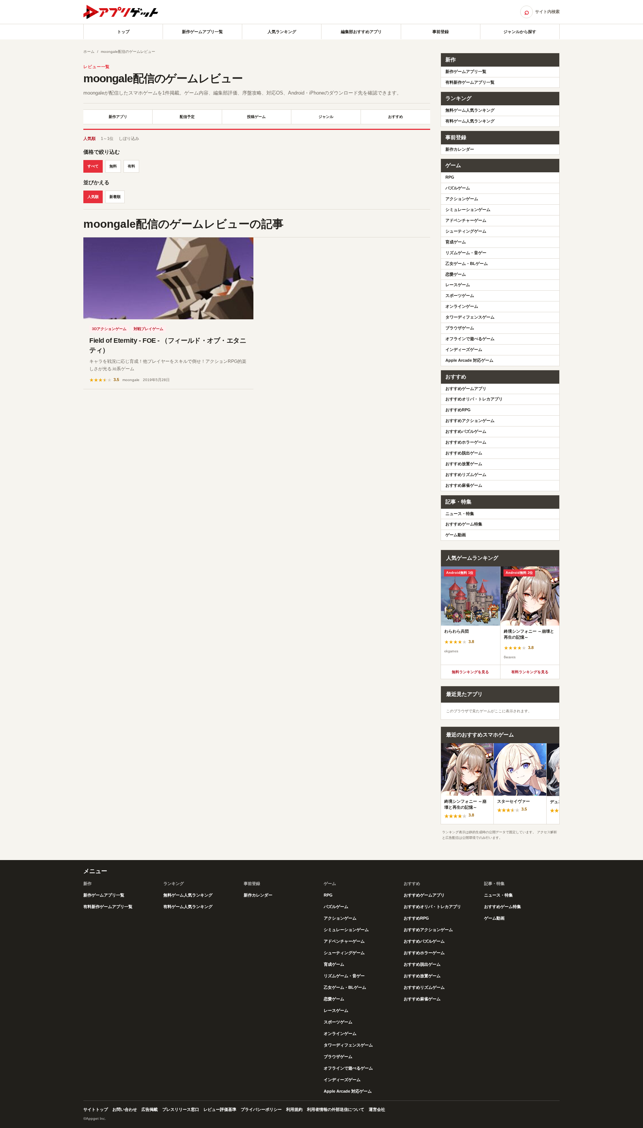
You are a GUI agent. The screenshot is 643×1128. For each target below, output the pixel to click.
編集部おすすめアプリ (361, 31)
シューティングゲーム (465, 231)
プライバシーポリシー (261, 1109)
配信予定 (187, 117)
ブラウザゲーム (459, 328)
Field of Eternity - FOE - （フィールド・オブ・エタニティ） (167, 345)
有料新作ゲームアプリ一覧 (470, 82)
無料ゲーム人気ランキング (470, 110)
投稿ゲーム (256, 117)
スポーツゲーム (459, 295)
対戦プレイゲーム (148, 329)
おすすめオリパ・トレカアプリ (474, 399)
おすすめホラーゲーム (465, 442)
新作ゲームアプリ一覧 (202, 31)
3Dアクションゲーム (109, 329)
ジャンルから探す (519, 31)
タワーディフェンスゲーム (470, 317)
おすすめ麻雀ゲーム (463, 485)
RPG (449, 177)
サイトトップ (95, 1109)
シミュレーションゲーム (467, 209)
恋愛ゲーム (455, 274)
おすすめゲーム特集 (463, 524)
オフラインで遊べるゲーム (470, 338)
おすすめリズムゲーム (465, 474)
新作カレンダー (459, 149)
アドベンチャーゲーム (465, 220)
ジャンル (326, 117)
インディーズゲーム (463, 349)
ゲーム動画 (455, 535)
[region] (500, 615)
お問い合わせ (124, 1109)
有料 (131, 166)
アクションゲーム (461, 198)
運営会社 (377, 1109)
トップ (123, 31)
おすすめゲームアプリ (465, 388)
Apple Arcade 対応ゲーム (469, 360)
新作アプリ (118, 117)
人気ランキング (282, 31)
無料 (113, 166)
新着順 (115, 197)
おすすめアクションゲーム (470, 420)
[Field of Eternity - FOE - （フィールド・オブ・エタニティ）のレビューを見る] (168, 278)
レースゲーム (457, 284)
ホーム (89, 51)
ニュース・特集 (459, 513)
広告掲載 (149, 1109)
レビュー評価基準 (220, 1109)
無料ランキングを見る (470, 672)
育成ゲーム (455, 242)
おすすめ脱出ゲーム (463, 453)
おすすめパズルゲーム (465, 431)
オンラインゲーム (461, 306)
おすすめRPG (458, 410)
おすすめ (395, 117)
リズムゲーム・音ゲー (465, 252)
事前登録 (440, 31)
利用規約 (294, 1109)
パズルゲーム (457, 188)
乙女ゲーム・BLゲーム (466, 263)
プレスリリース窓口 (180, 1109)
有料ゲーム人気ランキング (470, 121)
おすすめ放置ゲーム (463, 463)
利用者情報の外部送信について (335, 1109)
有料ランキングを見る (529, 672)
